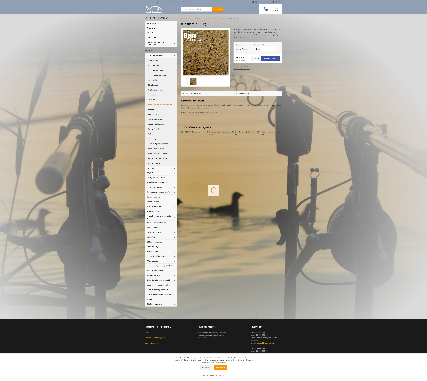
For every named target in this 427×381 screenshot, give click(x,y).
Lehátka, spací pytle (155, 232)
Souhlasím (220, 367)
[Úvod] (162, 9)
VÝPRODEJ (151, 37)
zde (223, 375)
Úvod (183, 18)
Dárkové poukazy (154, 197)
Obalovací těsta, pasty (156, 124)
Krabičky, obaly (153, 211)
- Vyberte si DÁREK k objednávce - (155, 43)
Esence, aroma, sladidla (157, 95)
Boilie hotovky (153, 65)
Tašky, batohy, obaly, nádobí (158, 280)
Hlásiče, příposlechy (155, 206)
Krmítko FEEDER (154, 163)
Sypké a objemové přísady (158, 144)
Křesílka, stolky (153, 228)
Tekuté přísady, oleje (156, 149)
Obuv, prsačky (152, 247)
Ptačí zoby (152, 139)
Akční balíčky (153, 61)
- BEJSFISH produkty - (156, 56)
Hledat (218, 9)
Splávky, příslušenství (155, 271)
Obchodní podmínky (178, 2)
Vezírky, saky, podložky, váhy (158, 285)
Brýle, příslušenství (154, 187)
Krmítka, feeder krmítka (157, 223)
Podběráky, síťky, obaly (156, 256)
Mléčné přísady (153, 114)
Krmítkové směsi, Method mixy (160, 105)
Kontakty (190, 2)
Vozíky (149, 299)
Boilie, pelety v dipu (155, 70)
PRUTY (150, 173)
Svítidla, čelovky (153, 275)
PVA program (152, 251)
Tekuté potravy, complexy (158, 153)
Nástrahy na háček (155, 119)
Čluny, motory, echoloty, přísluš (159, 192)
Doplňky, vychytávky (155, 90)
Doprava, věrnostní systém (160, 2)
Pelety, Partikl (153, 129)
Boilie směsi (152, 80)
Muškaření (151, 237)
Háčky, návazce (153, 202)
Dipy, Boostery (153, 85)
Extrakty (151, 100)
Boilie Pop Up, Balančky (157, 75)
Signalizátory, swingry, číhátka (159, 266)
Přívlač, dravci (152, 261)
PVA (149, 134)
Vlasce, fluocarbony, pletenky (159, 294)
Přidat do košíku (270, 58)
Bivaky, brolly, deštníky (156, 178)
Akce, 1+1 (151, 28)
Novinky (150, 33)
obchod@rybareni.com (266, 343)
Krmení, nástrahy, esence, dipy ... (159, 217)
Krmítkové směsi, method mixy (270, 133)
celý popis (241, 37)
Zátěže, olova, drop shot (157, 158)
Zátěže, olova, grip (154, 304)
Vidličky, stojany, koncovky (157, 290)
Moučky (151, 109)
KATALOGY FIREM (154, 23)
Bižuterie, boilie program (157, 182)
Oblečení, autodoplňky (156, 242)
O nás (147, 2)
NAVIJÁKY (151, 168)
